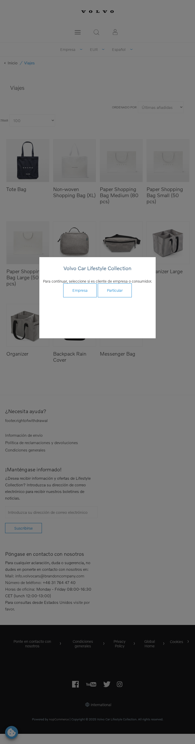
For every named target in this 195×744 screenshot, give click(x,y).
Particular (115, 290)
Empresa (80, 290)
